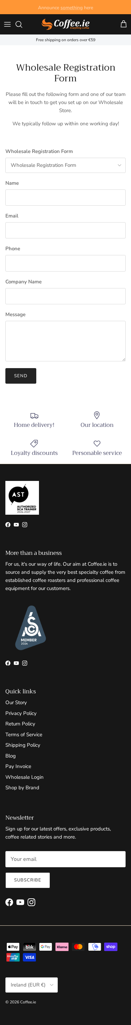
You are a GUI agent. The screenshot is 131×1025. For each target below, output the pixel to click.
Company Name (23, 281)
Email (11, 215)
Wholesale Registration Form (39, 151)
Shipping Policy (22, 745)
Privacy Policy (21, 713)
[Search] (22, 24)
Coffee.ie (28, 1002)
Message (15, 314)
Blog (10, 755)
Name (12, 183)
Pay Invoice (18, 766)
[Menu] (7, 24)
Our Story (16, 702)
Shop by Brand (22, 787)
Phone (12, 248)
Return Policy (20, 723)
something (71, 7)
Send (21, 376)
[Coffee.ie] (65, 24)
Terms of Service (23, 734)
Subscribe (27, 880)
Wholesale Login (24, 777)
